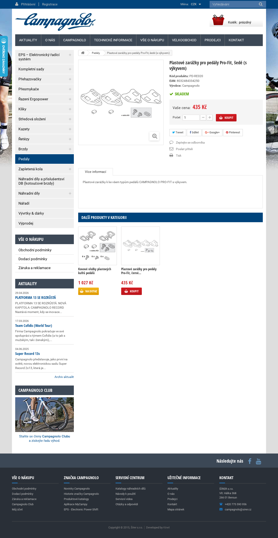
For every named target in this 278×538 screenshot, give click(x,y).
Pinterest (234, 132)
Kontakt (236, 40)
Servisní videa (124, 499)
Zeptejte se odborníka (190, 142)
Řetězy (23, 139)
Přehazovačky (29, 79)
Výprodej (25, 223)
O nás (50, 40)
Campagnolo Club (22, 504)
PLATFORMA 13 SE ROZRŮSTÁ (35, 297)
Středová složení (32, 119)
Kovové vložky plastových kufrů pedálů (94, 271)
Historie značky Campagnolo (81, 493)
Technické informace (113, 40)
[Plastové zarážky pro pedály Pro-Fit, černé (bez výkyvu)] (140, 246)
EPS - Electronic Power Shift (81, 509)
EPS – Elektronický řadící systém (39, 57)
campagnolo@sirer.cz (238, 509)
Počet (176, 117)
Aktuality (27, 283)
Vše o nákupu (152, 40)
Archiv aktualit (64, 377)
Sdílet (195, 132)
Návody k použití (126, 493)
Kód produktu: (179, 76)
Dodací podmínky (32, 259)
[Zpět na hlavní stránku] (83, 53)
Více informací (95, 172)
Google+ (214, 132)
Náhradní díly (29, 193)
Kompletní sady (31, 69)
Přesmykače (28, 89)
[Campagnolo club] (44, 409)
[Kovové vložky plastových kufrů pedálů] (97, 246)
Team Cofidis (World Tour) (33, 325)
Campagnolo (74, 40)
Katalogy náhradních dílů (131, 488)
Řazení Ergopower (33, 99)
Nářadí (23, 203)
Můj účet (17, 509)
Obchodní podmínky (34, 250)
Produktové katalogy (76, 499)
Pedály (24, 159)
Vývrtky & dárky (31, 213)
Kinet (166, 527)
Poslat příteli (184, 149)
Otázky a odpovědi (127, 504)
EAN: (172, 81)
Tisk (178, 155)
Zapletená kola (30, 169)
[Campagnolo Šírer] (55, 22)
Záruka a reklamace (34, 268)
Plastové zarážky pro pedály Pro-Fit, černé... (139, 271)
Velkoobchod (184, 40)
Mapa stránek (175, 509)
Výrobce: (175, 85)
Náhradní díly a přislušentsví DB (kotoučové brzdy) (41, 181)
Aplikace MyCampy (75, 504)
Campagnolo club (35, 390)
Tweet (179, 132)
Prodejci (213, 40)
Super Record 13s (27, 353)
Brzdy (23, 149)
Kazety (24, 129)
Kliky (22, 109)
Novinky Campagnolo (77, 488)
